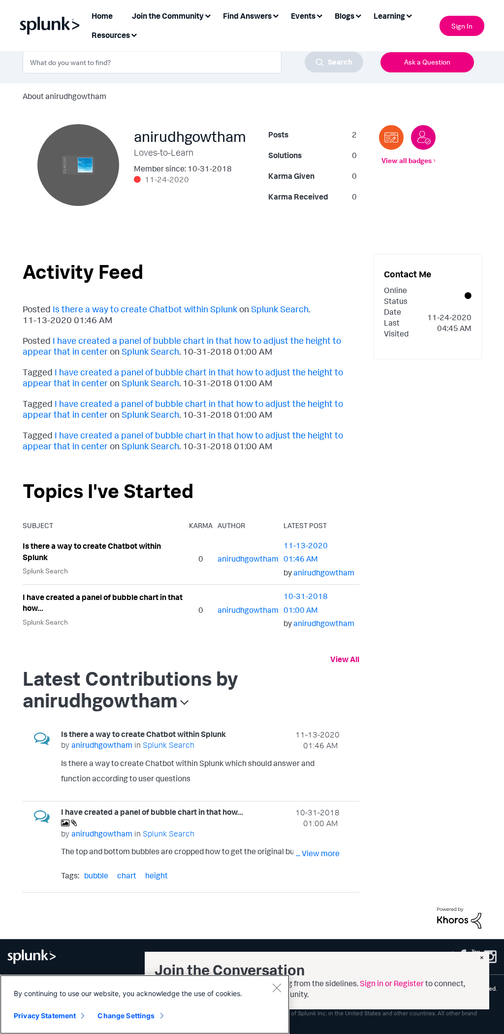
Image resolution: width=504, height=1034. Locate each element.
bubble (96, 875)
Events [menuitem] (303, 16)
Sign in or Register (392, 983)
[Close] (277, 988)
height (156, 875)
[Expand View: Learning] (409, 15)
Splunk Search (280, 308)
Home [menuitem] (102, 16)
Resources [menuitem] (111, 35)
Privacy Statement (45, 1015)
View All (344, 659)
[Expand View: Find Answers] (276, 15)
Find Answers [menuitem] (247, 16)
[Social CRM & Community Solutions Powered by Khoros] (459, 917)
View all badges (406, 160)
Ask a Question (427, 62)
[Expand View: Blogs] (358, 15)
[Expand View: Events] (319, 15)
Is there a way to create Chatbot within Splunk (145, 308)
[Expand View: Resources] (134, 34)
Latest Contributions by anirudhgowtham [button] (130, 689)
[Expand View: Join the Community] (208, 15)
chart (126, 875)
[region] (144, 1004)
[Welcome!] (423, 137)
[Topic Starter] (391, 137)
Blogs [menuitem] (344, 16)
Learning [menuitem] (389, 16)
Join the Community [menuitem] (168, 16)
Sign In (461, 26)
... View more (318, 780)
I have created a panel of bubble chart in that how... (103, 602)
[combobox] (193, 62)
